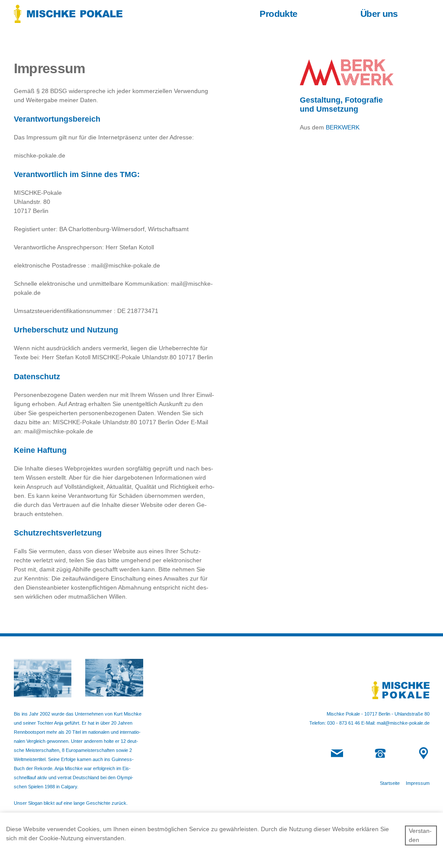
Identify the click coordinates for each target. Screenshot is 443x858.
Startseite (390, 783)
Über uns (379, 14)
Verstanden (420, 835)
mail (335, 751)
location (422, 754)
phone (380, 751)
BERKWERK (343, 127)
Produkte (278, 14)
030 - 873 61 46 (343, 723)
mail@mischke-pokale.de (403, 723)
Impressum (418, 783)
